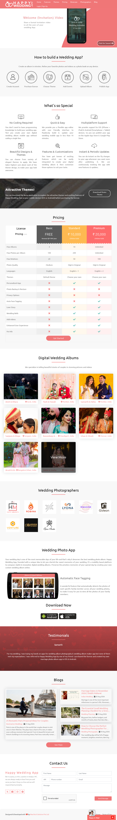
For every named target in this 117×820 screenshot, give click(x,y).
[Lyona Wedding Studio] (67, 507)
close (112, 817)
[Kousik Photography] (31, 525)
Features (47, 2)
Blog (95, 2)
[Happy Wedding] (19, 4)
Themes (56, 2)
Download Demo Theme (99, 193)
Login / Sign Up (42, 6)
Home (39, 2)
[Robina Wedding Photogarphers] (31, 507)
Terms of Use (107, 814)
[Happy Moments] (12, 507)
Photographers (85, 2)
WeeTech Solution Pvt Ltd (39, 814)
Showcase (73, 2)
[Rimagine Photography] (85, 507)
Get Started (58, 338)
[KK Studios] (49, 507)
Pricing (64, 2)
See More (58, 745)
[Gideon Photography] (104, 507)
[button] (19, 596)
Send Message (103, 798)
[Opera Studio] (49, 525)
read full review (95, 659)
